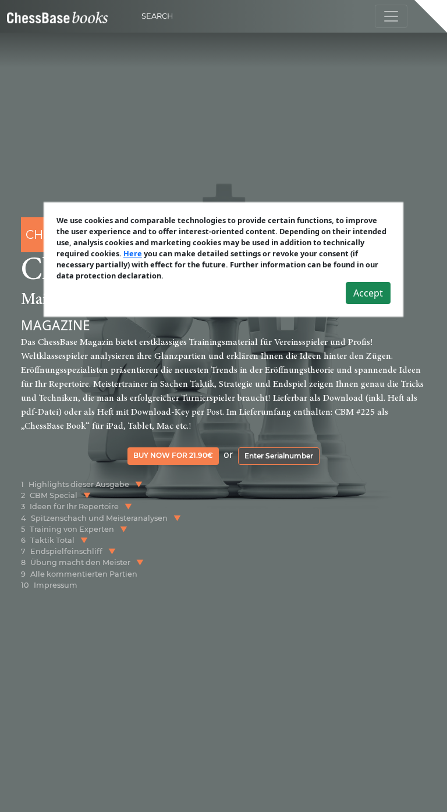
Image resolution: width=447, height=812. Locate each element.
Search (157, 16)
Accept (368, 293)
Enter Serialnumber (278, 455)
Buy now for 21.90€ (173, 455)
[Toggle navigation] (391, 16)
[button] (139, 484)
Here (132, 253)
